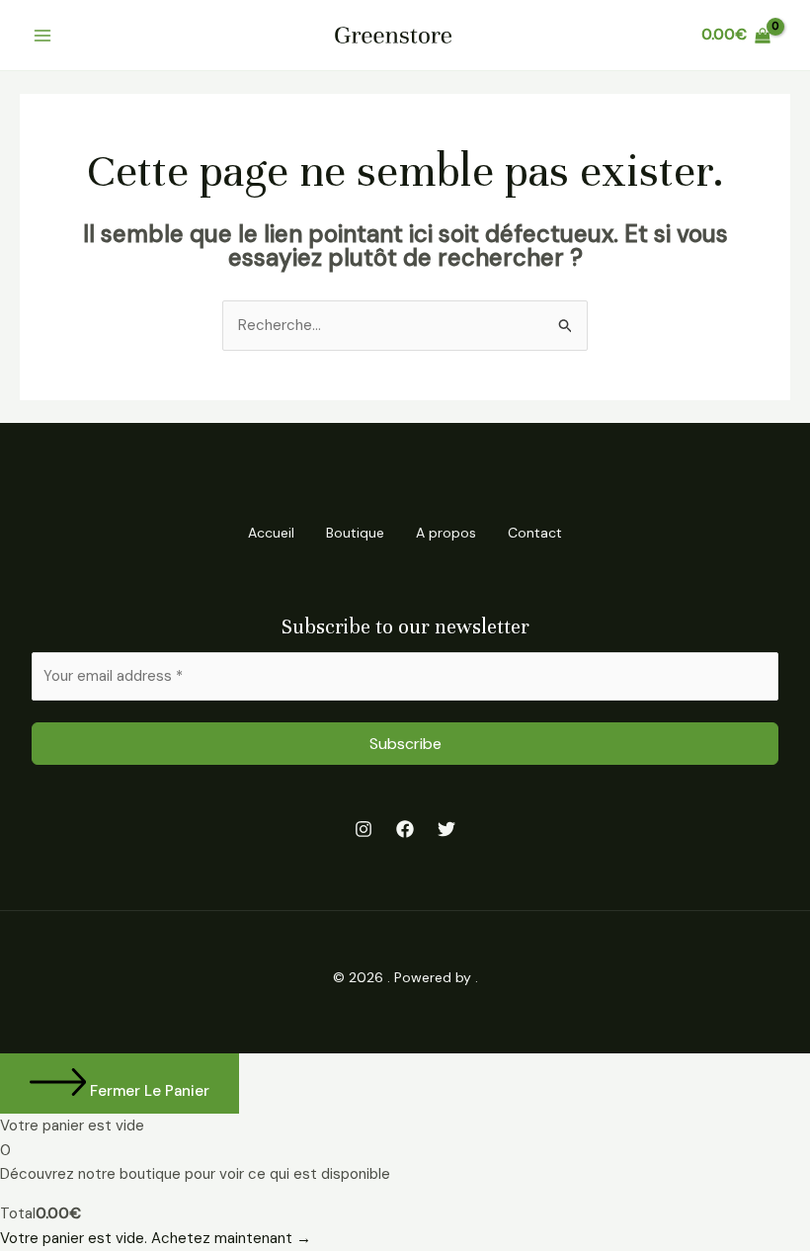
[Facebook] (405, 829)
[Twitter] (446, 829)
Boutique (355, 533)
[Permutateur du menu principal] (43, 35)
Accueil (271, 533)
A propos (446, 533)
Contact (535, 533)
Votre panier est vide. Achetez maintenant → (155, 1238)
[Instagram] (363, 829)
